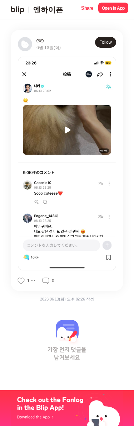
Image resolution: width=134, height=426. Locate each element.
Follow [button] (105, 42)
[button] (87, 9)
